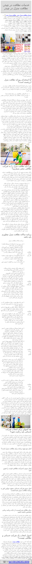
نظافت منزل (16, 541)
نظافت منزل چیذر (11, 15)
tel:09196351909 (19, 561)
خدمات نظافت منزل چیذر (24, 15)
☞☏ (16, 561)
